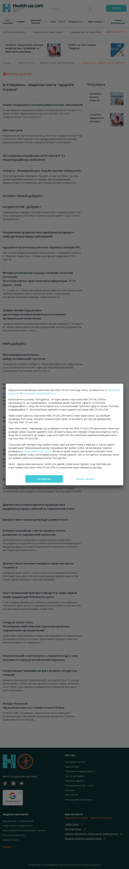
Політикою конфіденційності (39, 393)
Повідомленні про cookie (37, 451)
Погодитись (44, 478)
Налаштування (85, 478)
